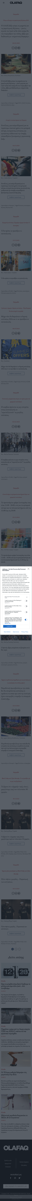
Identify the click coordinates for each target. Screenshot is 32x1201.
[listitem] (16, 597)
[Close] (28, 569)
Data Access (16, 631)
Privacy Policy (24, 631)
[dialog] (16, 600)
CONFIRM (10, 626)
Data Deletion (7, 631)
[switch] (26, 601)
